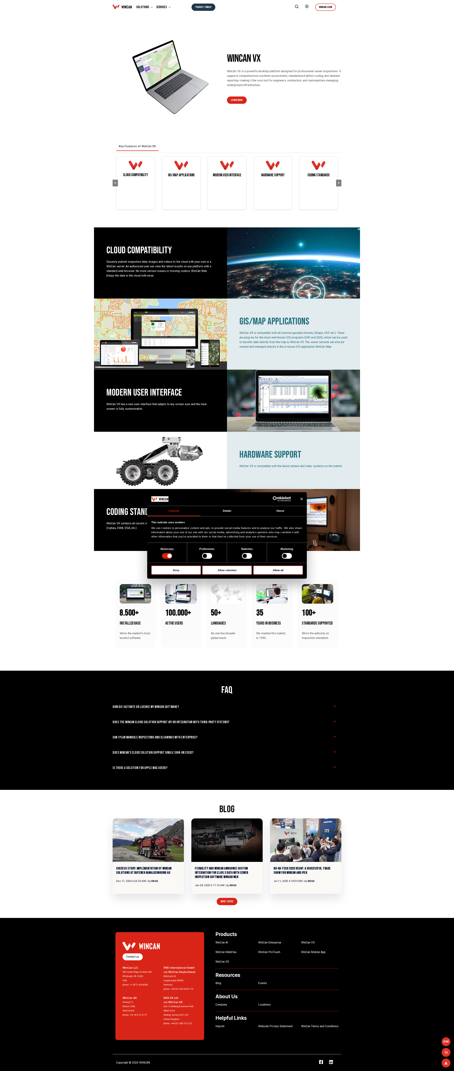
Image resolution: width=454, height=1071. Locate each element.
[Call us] (446, 1052)
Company (221, 1004)
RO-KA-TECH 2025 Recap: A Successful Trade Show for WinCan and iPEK (302, 870)
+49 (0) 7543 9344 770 (182, 989)
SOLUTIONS (142, 7)
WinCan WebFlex (226, 952)
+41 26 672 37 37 (138, 1015)
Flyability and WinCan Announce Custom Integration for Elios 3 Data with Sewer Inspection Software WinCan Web (221, 872)
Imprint (219, 1026)
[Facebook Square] (323, 1063)
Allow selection (227, 570)
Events (262, 983)
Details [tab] (227, 510)
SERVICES (161, 7)
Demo (446, 1041)
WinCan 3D (222, 961)
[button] (297, 7)
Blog (218, 983)
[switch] (207, 556)
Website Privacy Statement (275, 1026)
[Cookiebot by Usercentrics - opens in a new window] (278, 499)
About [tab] (280, 510)
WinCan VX (308, 942)
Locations (264, 1004)
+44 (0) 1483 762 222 (181, 1023)
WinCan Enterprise (269, 942)
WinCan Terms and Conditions (320, 1026)
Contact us (132, 956)
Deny (176, 570)
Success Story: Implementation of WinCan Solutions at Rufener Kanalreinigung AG (144, 870)
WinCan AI (221, 942)
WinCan (154, 881)
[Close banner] (301, 499)
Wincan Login (325, 7)
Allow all (278, 570)
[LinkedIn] (333, 1063)
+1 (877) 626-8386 (139, 985)
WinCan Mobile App (313, 952)
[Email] (446, 1063)
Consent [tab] (173, 510)
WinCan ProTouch (269, 952)
